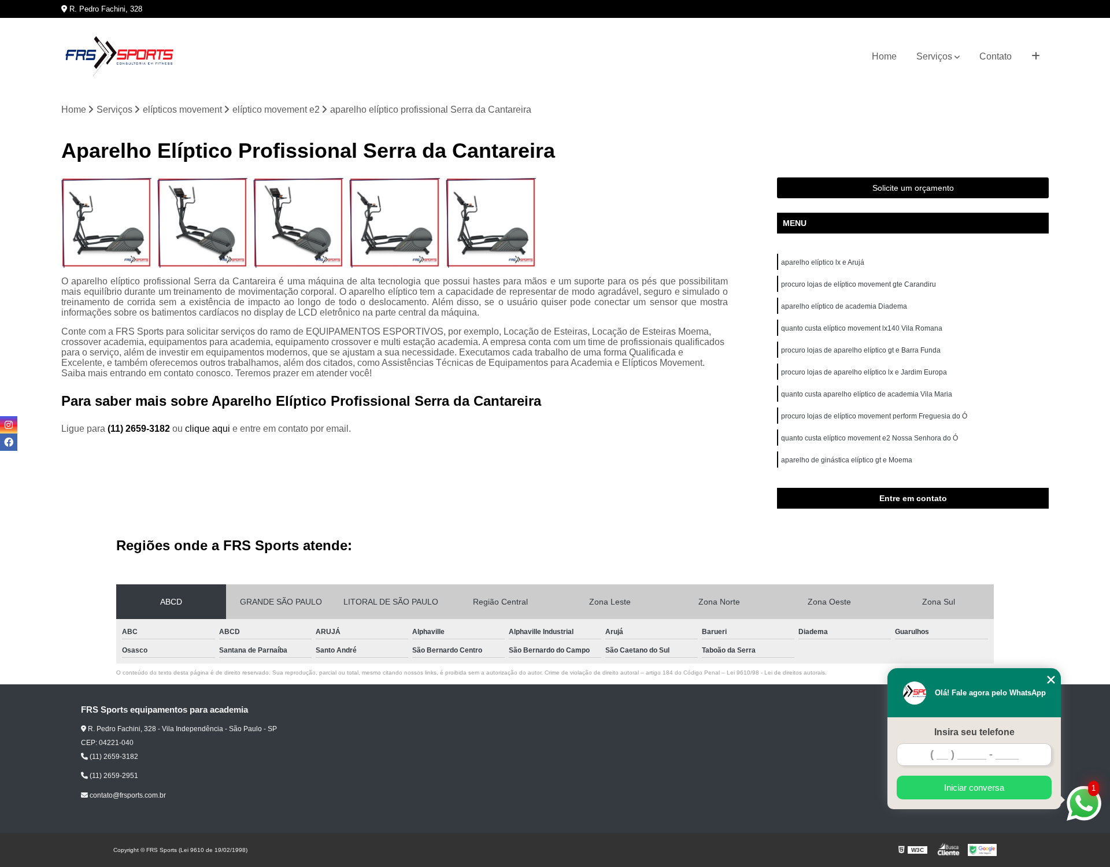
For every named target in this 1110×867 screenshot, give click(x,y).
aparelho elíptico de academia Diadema (844, 306)
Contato (995, 56)
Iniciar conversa (974, 787)
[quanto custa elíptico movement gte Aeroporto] (202, 222)
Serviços (934, 56)
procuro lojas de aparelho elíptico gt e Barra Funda (861, 350)
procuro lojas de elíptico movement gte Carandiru (858, 284)
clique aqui (207, 428)
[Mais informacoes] (1036, 56)
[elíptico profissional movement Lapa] (106, 222)
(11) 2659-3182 (140, 428)
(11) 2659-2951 (113, 776)
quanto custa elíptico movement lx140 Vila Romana (861, 328)
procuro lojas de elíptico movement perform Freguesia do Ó (874, 416)
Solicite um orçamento (913, 187)
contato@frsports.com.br (127, 795)
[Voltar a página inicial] (119, 56)
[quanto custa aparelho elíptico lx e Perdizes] (298, 222)
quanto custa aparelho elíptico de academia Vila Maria (866, 394)
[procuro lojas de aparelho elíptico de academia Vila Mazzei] (491, 222)
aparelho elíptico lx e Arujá (822, 262)
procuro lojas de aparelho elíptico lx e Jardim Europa (864, 372)
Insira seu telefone (974, 732)
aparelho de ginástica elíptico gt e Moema (846, 460)
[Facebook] (8, 442)
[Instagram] (8, 424)
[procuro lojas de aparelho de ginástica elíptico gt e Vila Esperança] (394, 222)
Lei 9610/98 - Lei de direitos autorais (776, 672)
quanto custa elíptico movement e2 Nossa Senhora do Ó (869, 438)
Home (884, 56)
